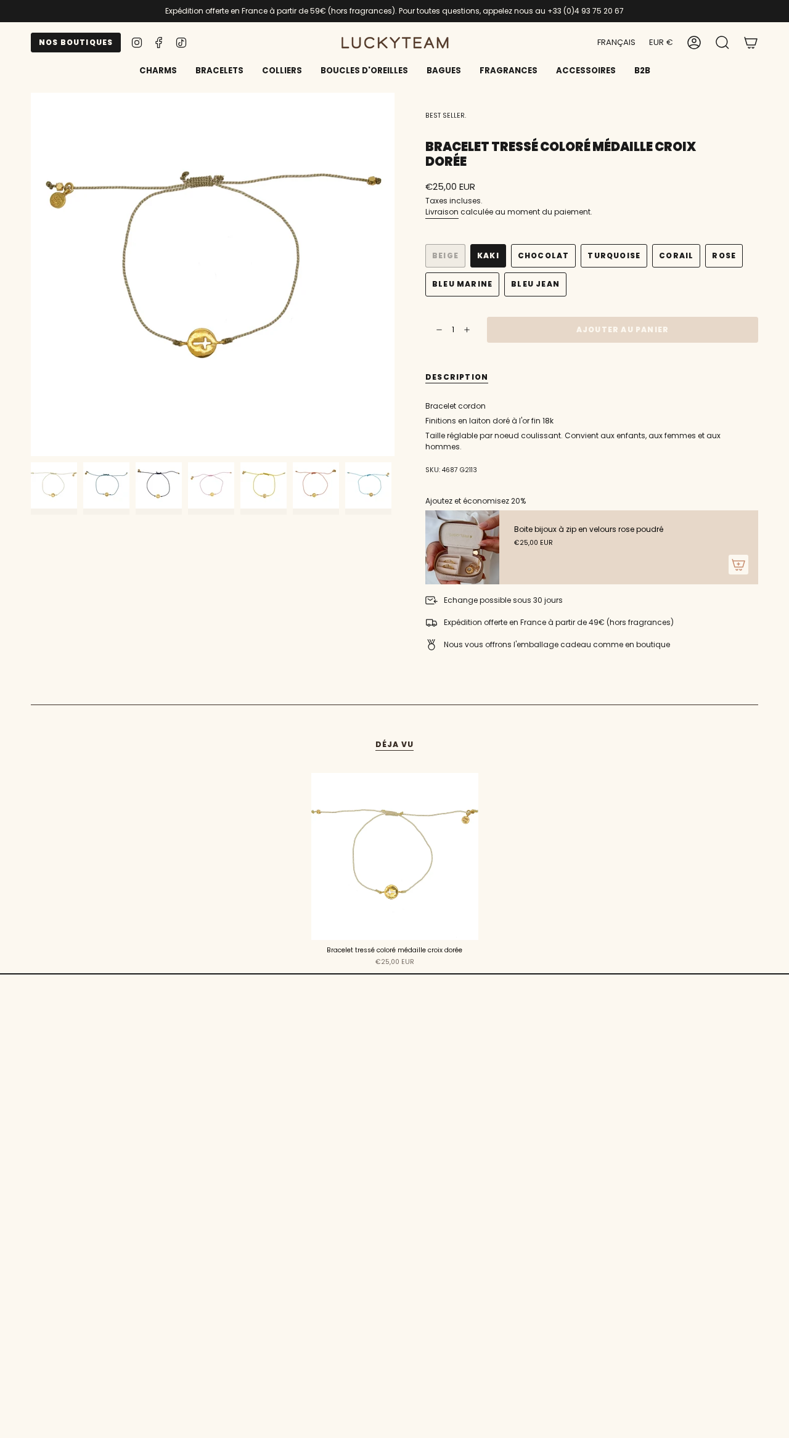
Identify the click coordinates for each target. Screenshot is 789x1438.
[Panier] (751, 42)
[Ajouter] (738, 564)
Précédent (30, 274)
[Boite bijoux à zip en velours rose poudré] (462, 547)
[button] (219, 71)
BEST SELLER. (445, 115)
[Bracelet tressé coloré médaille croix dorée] (394, 856)
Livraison (442, 211)
